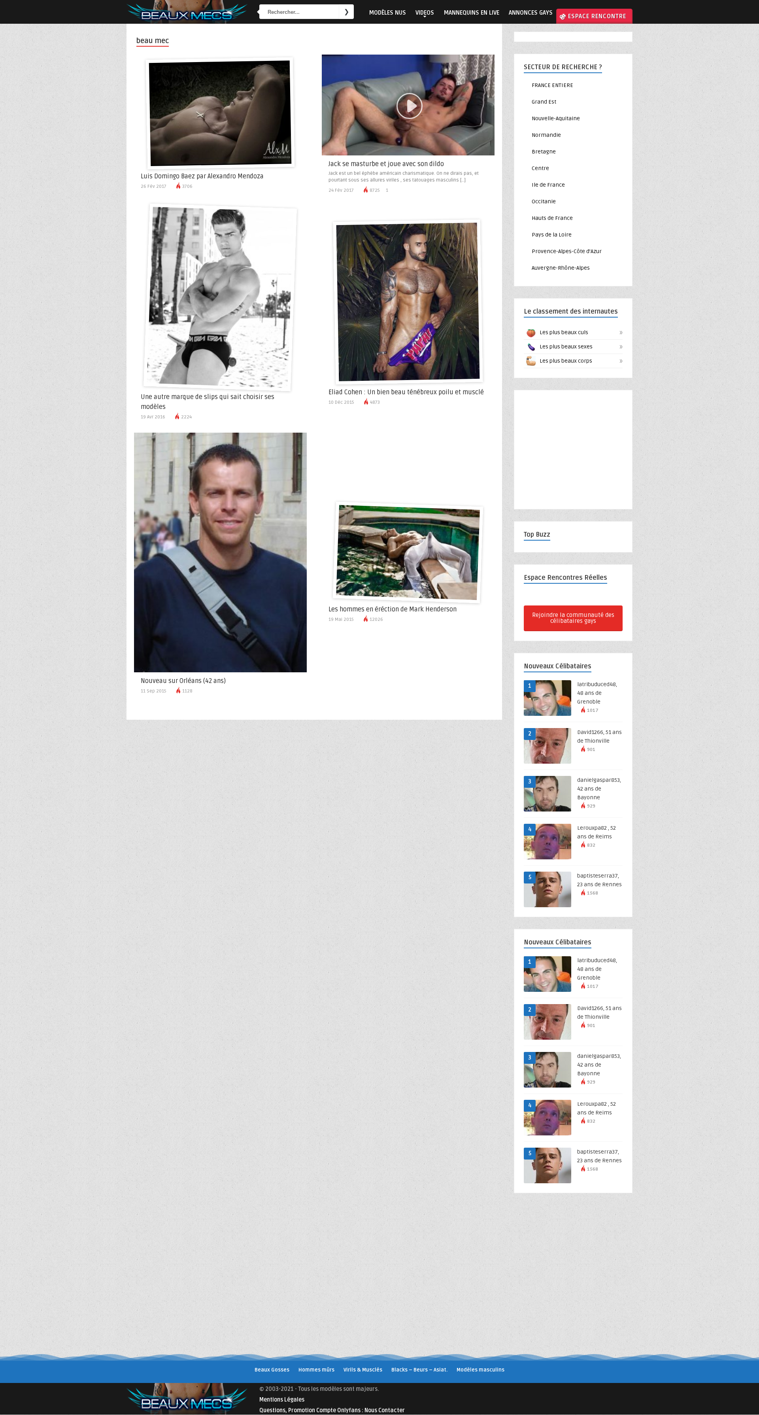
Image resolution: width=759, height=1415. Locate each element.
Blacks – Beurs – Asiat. (419, 1370)
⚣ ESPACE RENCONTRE (592, 16)
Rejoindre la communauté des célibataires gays (573, 617)
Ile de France (548, 185)
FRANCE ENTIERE (552, 85)
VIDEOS (424, 12)
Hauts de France (552, 218)
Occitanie (544, 201)
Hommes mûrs (316, 1370)
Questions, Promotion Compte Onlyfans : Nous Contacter (332, 1410)
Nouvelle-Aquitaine (556, 118)
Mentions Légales (281, 1399)
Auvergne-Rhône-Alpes (561, 268)
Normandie (546, 135)
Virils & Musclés (363, 1370)
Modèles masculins (480, 1370)
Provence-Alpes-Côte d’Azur (567, 251)
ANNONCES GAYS (531, 12)
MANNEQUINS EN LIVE (471, 12)
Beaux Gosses (272, 1370)
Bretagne (544, 151)
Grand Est (544, 101)
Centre (540, 168)
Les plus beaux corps (580, 361)
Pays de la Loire (552, 234)
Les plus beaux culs (580, 332)
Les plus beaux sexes (580, 346)
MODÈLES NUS (387, 12)
